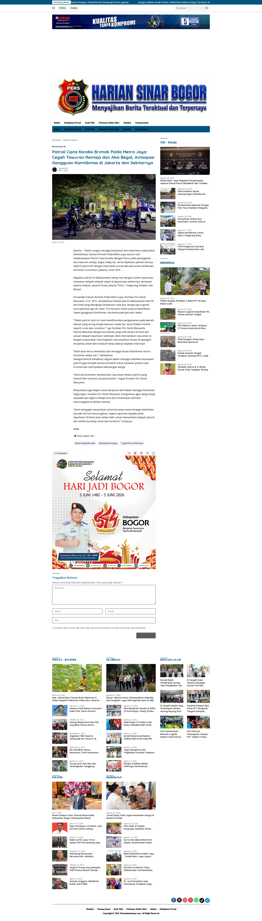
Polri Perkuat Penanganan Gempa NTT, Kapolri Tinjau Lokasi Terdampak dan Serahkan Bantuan (197, 734)
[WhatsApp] (196, 900)
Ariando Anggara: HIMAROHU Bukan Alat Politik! (84, 882)
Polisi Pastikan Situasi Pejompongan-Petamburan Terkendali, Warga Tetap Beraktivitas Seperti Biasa (191, 192)
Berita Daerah (59, 146)
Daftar (63, 8)
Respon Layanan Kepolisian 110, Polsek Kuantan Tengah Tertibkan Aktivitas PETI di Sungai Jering (194, 313)
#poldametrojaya (108, 443)
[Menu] (54, 8)
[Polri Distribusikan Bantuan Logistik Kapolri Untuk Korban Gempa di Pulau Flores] (171, 722)
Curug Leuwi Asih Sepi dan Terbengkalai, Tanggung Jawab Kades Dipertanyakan (84, 765)
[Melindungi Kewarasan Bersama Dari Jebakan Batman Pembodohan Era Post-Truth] (59, 856)
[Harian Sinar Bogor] (131, 96)
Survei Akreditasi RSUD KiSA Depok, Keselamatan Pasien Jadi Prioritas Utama (138, 841)
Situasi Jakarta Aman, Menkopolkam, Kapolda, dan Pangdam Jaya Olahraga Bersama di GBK (130, 699)
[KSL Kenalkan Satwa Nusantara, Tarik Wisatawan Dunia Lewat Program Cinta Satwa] (59, 752)
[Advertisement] (131, 55)
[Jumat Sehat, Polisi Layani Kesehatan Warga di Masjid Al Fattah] (131, 796)
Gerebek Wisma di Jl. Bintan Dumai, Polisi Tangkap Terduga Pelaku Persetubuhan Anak (193, 368)
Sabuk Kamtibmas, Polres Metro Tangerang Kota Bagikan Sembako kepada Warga (191, 234)
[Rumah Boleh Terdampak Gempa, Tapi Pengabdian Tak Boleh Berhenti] (171, 670)
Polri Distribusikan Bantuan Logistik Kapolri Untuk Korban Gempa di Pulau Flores (171, 734)
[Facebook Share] (129, 453)
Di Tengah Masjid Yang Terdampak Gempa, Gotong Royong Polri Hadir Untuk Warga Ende (171, 708)
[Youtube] (190, 900)
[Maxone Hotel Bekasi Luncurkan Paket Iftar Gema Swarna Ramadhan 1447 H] (59, 710)
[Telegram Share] (147, 453)
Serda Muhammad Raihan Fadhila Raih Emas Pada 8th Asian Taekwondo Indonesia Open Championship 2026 (138, 737)
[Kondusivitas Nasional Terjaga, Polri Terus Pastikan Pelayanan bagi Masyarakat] (167, 207)
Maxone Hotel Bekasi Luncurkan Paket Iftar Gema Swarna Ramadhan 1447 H (86, 710)
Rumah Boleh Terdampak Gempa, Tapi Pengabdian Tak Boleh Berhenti (171, 683)
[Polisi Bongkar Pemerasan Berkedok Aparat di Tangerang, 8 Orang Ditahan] (167, 341)
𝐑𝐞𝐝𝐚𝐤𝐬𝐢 (127, 122)
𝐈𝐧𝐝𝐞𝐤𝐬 (57, 122)
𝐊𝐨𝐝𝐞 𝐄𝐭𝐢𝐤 (90, 122)
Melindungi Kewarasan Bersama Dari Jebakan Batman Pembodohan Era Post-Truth (83, 855)
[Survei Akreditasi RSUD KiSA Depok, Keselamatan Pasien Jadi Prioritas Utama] (113, 842)
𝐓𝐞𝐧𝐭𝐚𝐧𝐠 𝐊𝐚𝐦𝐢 (141, 122)
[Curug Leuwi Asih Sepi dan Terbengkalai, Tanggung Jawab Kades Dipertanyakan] (59, 765)
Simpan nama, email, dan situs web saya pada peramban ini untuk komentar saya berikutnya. (100, 627)
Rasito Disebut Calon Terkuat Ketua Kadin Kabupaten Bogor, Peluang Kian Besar (73, 816)
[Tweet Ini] (135, 453)
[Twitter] (179, 900)
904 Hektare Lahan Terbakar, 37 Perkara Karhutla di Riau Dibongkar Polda (192, 327)
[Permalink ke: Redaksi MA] (54, 169)
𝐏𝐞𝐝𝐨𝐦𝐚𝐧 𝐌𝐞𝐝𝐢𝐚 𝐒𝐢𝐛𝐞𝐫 (109, 122)
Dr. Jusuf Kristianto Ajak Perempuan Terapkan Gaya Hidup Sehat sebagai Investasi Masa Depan (139, 882)
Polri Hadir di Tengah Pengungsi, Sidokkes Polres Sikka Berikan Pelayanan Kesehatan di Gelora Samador (139, 827)
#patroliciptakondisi (85, 443)
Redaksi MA (63, 168)
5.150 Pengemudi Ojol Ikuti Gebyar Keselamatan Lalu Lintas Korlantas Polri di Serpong (191, 248)
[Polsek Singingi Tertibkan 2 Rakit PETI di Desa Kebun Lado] (185, 281)
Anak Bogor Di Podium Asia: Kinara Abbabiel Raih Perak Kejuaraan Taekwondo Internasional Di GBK (138, 723)
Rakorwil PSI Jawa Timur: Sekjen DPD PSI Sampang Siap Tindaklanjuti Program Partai (85, 841)
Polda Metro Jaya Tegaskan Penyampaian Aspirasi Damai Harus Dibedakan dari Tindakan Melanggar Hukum (184, 182)
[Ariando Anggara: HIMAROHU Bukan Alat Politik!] (59, 883)
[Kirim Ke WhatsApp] (153, 453)
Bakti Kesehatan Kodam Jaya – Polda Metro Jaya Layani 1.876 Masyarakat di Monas (139, 855)
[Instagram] (185, 900)
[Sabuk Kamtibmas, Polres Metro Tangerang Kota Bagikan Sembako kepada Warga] (167, 235)
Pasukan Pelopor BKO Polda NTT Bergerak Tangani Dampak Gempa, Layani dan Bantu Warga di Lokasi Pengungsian (198, 708)
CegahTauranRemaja (132, 443)
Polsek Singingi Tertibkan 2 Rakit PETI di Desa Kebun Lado (183, 302)
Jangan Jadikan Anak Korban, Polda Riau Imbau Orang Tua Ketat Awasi (131, 2)
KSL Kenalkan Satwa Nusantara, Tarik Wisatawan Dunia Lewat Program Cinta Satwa (84, 751)
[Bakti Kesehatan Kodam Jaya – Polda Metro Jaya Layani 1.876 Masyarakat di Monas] (113, 856)
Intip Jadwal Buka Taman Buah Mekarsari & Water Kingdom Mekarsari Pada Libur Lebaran (75, 699)
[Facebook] (173, 900)
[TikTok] (201, 900)
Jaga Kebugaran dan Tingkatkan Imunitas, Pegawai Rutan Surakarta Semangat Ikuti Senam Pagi (139, 751)
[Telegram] (207, 900)
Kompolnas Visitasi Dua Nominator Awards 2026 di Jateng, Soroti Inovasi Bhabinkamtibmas (191, 220)
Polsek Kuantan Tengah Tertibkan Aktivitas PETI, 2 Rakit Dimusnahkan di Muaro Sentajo (193, 354)
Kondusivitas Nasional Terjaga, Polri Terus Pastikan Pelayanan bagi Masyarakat (193, 206)
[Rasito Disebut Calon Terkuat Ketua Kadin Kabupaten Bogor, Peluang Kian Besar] (77, 796)
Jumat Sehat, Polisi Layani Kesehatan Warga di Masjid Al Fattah (130, 816)
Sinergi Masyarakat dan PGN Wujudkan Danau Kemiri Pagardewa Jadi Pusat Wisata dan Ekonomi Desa (85, 723)
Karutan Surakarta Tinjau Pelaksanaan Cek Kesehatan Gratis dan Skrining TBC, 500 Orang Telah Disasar (138, 869)
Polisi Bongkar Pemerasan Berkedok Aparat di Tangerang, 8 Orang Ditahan (192, 340)
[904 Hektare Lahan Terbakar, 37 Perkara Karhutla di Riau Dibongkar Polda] (167, 327)
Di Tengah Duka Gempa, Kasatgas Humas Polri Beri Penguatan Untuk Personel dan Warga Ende (197, 683)
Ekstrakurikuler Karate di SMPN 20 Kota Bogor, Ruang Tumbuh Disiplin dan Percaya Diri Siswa (139, 710)
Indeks (74, 8)
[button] (207, 7)
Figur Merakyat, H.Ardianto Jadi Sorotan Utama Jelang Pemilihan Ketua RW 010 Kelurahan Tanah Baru (86, 827)
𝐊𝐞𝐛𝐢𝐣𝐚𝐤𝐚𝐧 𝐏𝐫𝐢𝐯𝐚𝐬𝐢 (72, 122)
